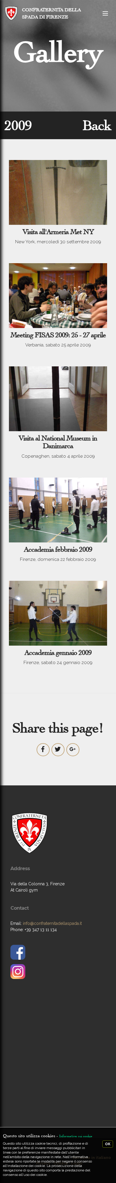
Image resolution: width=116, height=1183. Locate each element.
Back (97, 125)
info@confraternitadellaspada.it (52, 923)
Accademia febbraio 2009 (58, 549)
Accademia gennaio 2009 (58, 652)
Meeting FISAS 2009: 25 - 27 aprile (58, 335)
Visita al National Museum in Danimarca (58, 442)
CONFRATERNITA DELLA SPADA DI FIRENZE (51, 13)
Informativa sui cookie (75, 1136)
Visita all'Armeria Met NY (58, 232)
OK (107, 1144)
